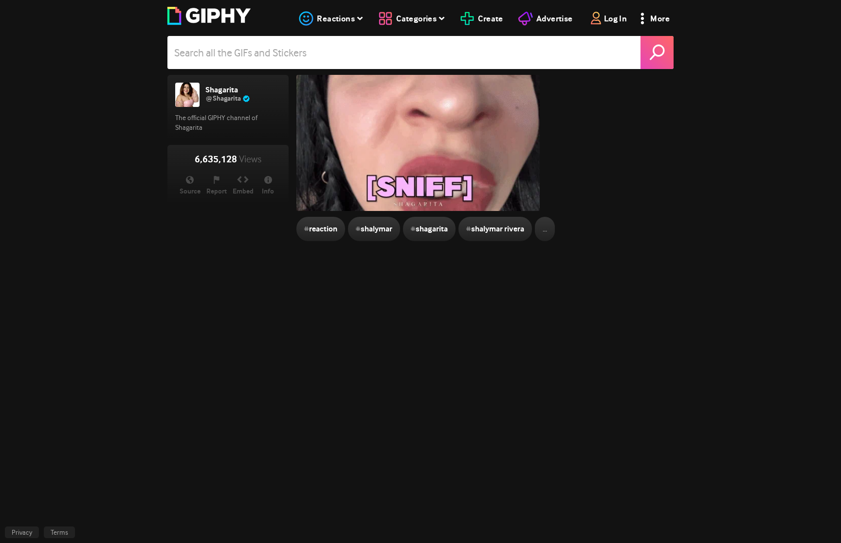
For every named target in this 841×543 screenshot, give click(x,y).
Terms (59, 532)
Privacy (22, 532)
